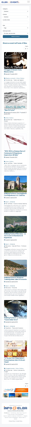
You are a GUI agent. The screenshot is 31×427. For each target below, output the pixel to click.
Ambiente (12, 202)
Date (4, 25)
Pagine (26, 46)
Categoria (5, 8)
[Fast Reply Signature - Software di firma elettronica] (15, 390)
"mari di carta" (9, 110)
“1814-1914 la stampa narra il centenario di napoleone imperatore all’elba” (14, 153)
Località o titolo (6, 19)
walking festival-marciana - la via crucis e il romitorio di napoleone (15, 236)
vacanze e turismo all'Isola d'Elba (15, 410)
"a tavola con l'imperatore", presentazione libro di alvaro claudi (14, 360)
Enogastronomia (10, 368)
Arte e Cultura (20, 78)
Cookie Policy (19, 421)
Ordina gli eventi (7, 30)
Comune (5, 14)
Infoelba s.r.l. (7, 412)
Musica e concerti (10, 78)
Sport (7, 202)
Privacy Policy (12, 421)
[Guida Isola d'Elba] (15, 395)
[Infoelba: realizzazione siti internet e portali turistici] (15, 408)
